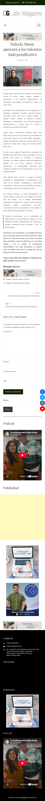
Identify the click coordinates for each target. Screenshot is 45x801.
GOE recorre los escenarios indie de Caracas (21, 305)
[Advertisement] (22, 517)
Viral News (23, 797)
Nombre (6, 362)
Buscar (6, 400)
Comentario (7, 331)
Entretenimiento (18, 279)
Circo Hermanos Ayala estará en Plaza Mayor (24, 294)
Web (4, 381)
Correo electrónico (10, 371)
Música (26, 279)
